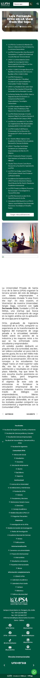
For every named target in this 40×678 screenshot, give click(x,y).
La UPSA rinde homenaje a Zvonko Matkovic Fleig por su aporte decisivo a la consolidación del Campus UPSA (21, 116)
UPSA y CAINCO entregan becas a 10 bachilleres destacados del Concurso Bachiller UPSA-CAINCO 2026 (20, 72)
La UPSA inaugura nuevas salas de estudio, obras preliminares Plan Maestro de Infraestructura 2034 (19, 109)
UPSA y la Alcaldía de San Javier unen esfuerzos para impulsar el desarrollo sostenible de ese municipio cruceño (20, 89)
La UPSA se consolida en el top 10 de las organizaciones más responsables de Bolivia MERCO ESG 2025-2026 (20, 123)
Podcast (28, 649)
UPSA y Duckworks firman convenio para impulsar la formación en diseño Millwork (20, 158)
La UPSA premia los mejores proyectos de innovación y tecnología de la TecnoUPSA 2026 (21, 190)
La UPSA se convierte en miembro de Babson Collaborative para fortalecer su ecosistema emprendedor (21, 47)
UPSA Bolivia (10, 628)
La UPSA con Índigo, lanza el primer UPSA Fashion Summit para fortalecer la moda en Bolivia (20, 173)
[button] (4, 665)
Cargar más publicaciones (20, 215)
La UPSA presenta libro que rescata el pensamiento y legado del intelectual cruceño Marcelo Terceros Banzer (21, 54)
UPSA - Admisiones (10, 635)
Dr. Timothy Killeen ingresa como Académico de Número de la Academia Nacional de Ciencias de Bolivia (20, 141)
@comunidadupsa (28, 635)
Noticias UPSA (26, 27)
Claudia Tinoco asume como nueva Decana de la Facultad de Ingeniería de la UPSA (21, 166)
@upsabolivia (28, 628)
